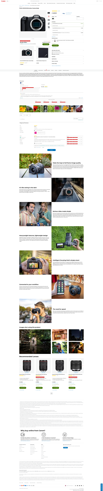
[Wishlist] (99, 1)
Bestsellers (42, 458)
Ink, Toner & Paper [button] (34, 3)
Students (42, 447)
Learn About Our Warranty (45, 440)
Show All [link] (53, 36)
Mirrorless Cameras (27, 5)
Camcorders (42, 455)
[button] (53, 18)
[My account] (97, 1)
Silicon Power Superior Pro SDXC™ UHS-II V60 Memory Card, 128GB (65, 40)
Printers (42, 454)
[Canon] (3, 1)
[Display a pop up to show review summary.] (27, 62)
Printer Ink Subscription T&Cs (33, 451)
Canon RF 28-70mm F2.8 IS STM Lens (58, 374)
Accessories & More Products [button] (61, 3)
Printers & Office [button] (40, 3)
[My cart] (101, 1)
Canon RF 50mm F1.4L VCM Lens (24, 374)
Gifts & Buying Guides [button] (69, 3)
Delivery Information (21, 447)
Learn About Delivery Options (25, 440)
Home (20, 5)
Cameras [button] (29, 3)
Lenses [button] (45, 3)
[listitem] (48, 12)
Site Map (31, 454)
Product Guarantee (32, 447)
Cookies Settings (39, 482)
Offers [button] (74, 3)
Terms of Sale (21, 482)
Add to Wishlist (54, 47)
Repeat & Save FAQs (21, 451)
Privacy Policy (26, 482)
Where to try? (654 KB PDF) (56, 65)
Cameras (23, 5)
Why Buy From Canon (66, 440)
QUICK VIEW (26, 372)
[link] (68, 23)
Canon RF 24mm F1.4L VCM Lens (41, 374)
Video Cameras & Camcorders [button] (51, 3)
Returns (20, 448)
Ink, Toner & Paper (43, 451)
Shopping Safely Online (33, 448)
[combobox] (53, 1)
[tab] (36, 70)
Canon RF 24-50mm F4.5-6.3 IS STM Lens (75, 374)
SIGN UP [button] (65, 447)
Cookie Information (32, 482)
